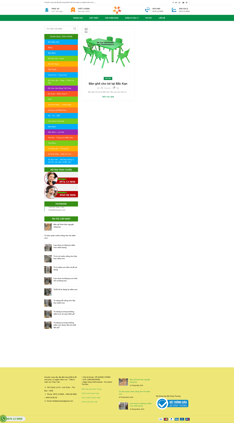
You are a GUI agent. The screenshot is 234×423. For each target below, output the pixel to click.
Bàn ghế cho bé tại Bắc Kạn (108, 83)
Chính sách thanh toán (90, 393)
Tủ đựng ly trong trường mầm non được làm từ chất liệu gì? (65, 325)
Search (75, 28)
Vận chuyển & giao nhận (91, 398)
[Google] (180, 2)
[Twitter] (176, 2)
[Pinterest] (186, 2)
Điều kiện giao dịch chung (92, 389)
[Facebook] (173, 2)
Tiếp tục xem (108, 97)
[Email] (183, 2)
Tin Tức (108, 78)
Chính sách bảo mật (89, 402)
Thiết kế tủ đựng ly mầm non (66, 289)
